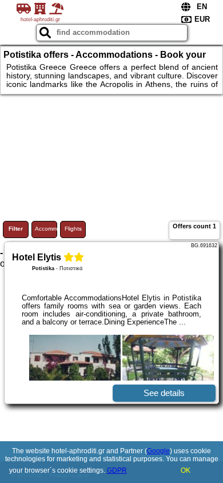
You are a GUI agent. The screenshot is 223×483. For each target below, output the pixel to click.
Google (158, 451)
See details (164, 393)
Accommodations (46, 228)
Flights (73, 228)
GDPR (117, 470)
